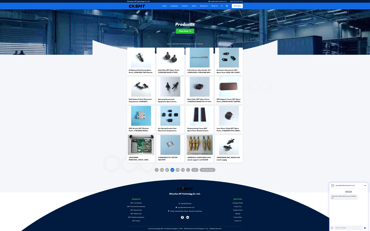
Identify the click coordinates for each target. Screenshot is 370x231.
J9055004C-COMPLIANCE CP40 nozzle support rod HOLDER (199, 158)
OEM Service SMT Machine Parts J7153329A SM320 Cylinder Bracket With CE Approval (139, 129)
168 (172, 170)
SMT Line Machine (136, 203)
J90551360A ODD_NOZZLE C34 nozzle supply (228, 158)
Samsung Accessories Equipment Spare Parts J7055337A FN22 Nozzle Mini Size (169, 100)
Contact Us (237, 221)
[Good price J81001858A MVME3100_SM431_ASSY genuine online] (141, 145)
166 (162, 170)
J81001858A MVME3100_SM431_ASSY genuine (138, 158)
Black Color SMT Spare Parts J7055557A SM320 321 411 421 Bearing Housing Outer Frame (199, 100)
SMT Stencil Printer (136, 210)
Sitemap (237, 213)
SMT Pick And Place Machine (136, 206)
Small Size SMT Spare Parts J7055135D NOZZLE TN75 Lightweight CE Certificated (169, 71)
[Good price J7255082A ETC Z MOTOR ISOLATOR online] (170, 145)
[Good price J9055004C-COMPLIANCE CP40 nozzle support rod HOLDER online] (200, 145)
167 (167, 170)
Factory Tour (238, 206)
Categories (174, 6)
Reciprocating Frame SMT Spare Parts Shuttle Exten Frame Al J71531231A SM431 (198, 129)
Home (164, 6)
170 (182, 170)
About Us (214, 6)
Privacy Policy (238, 217)
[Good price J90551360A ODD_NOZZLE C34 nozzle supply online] (229, 145)
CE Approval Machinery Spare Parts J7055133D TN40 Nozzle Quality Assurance (140, 71)
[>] (188, 170)
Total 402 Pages (207, 170)
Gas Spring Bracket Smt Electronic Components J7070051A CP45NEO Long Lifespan (168, 129)
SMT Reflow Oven (136, 213)
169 (177, 170)
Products (185, 6)
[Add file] (331, 228)
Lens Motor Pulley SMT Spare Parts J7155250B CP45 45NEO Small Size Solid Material (228, 129)
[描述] (227, 6)
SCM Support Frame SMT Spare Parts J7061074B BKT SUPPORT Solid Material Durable (229, 100)
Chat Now (237, 6)
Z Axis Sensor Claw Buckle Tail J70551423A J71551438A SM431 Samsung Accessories (199, 71)
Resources (204, 6)
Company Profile (238, 203)
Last (194, 170)
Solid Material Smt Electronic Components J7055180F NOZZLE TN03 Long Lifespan (140, 100)
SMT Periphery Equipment (136, 217)
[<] (157, 170)
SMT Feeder (136, 221)
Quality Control (237, 210)
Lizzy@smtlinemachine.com (218, 1)
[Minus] (365, 185)
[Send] (365, 228)
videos (194, 6)
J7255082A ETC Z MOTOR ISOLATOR (167, 158)
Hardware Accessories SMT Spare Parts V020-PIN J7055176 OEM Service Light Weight (229, 71)
